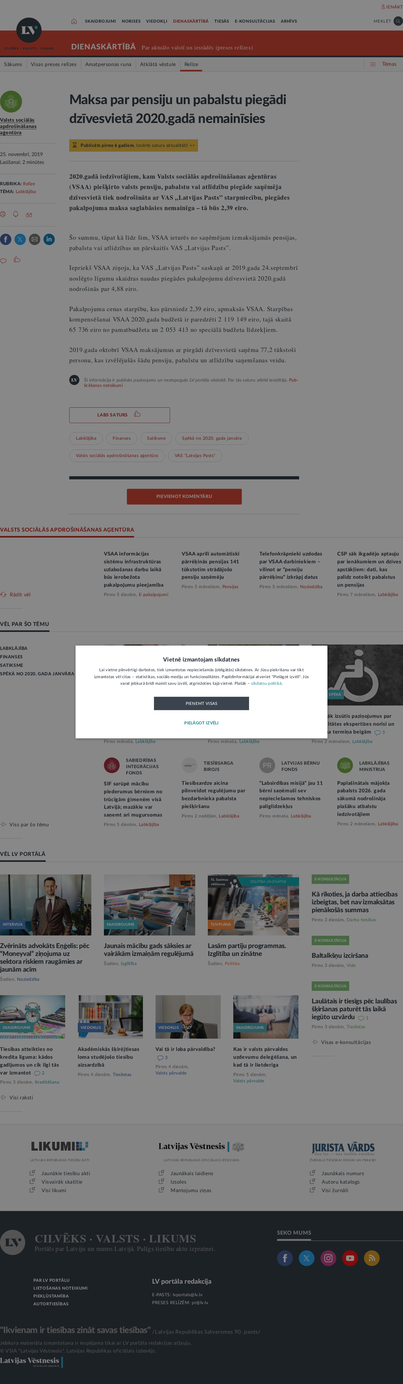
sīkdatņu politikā (266, 684)
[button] (201, 724)
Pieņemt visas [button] (202, 704)
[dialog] (201, 691)
